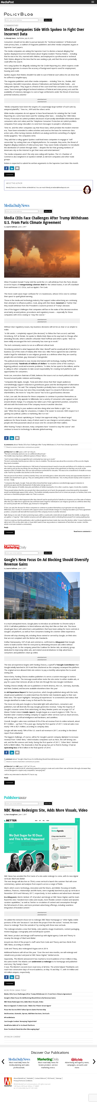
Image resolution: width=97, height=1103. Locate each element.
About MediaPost (19, 1078)
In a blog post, (10, 897)
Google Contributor (66, 665)
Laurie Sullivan (11, 227)
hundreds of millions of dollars (33, 363)
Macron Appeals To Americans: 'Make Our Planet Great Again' (27, 1006)
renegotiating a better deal (32, 284)
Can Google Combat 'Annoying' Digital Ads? (20, 1021)
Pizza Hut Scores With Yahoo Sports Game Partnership (25, 1010)
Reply (6, 527)
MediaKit (30, 1078)
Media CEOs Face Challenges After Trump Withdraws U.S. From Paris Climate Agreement (38, 994)
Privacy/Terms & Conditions (23, 1081)
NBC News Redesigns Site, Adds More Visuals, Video (23, 1002)
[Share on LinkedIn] (12, 168)
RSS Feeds (51, 1078)
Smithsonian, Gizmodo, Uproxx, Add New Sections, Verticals (26, 1014)
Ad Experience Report (16, 692)
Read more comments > (83, 531)
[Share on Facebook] (6, 168)
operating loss (10, 747)
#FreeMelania (9, 1017)
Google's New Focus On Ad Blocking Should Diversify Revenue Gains (30, 998)
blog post (60, 642)
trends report (28, 712)
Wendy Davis (11, 38)
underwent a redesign (42, 961)
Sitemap (58, 1078)
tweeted (60, 303)
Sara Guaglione (12, 815)
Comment (9, 174)
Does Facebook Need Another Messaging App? (22, 1029)
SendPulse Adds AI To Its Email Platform (19, 1025)
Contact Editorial (40, 1078)
